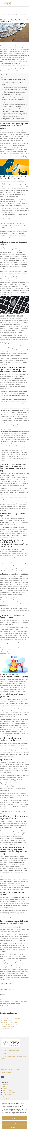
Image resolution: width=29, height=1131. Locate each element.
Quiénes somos (7, 1094)
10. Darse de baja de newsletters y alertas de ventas (14, 104)
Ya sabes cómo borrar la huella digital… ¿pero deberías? (13, 119)
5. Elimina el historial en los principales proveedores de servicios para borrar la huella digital (14, 93)
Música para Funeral (6, 1020)
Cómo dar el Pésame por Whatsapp (10, 1018)
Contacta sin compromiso (7, 989)
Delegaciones (6, 1086)
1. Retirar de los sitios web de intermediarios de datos (13, 83)
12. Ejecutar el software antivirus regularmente (13, 108)
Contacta (5, 1088)
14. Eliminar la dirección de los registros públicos (13, 111)
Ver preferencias (14, 1127)
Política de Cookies (6, 1072)
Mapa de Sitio (6, 1099)
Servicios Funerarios (8, 1090)
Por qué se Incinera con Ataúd (9, 1022)
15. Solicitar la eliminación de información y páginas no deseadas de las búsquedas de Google (14, 113)
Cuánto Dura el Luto (6, 1028)
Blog (4, 1097)
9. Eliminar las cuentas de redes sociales (11, 102)
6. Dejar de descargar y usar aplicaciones (11, 96)
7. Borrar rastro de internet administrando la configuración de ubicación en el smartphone (13, 98)
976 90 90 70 (3, 994)
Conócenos (5, 1084)
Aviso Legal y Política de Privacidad (10, 1069)
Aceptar (14, 1118)
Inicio (1, 14)
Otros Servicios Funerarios (10, 1092)
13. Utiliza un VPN (6, 109)
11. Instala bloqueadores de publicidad (11, 106)
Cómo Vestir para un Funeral (9, 1024)
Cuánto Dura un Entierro (7, 1026)
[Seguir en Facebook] (2, 1077)
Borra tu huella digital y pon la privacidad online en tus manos (14, 79)
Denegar (14, 1123)
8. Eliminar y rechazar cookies (9, 101)
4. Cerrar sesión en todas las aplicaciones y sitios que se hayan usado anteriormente (14, 90)
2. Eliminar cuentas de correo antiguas (11, 86)
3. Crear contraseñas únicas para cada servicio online (14, 87)
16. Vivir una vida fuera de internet (10, 116)
